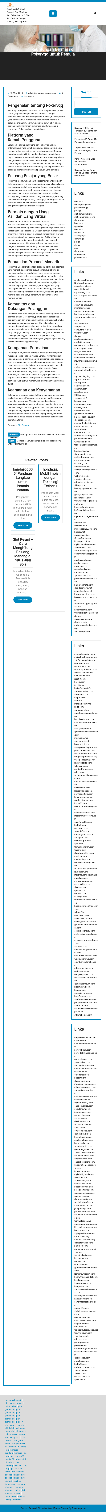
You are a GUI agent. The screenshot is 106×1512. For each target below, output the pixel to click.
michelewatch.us (82, 308)
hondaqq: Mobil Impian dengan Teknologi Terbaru (50, 477)
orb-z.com (79, 772)
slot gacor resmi (14, 1499)
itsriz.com (79, 706)
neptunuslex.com (82, 301)
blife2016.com (81, 1264)
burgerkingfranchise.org (85, 756)
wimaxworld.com (82, 441)
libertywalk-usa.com (83, 283)
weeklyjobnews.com (84, 959)
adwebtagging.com (83, 968)
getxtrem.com (81, 828)
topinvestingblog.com (84, 376)
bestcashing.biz (81, 451)
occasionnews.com (83, 993)
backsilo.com (80, 893)
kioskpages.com (82, 1280)
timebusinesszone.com (85, 999)
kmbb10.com (80, 825)
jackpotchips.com (82, 1208)
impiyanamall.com (82, 1112)
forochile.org (80, 429)
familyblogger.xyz (82, 1221)
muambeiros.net (82, 460)
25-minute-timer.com (84, 1152)
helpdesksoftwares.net (85, 1037)
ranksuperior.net (82, 971)
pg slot (21, 1425)
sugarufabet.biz (81, 1323)
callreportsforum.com (84, 1367)
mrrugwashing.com (83, 881)
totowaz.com (80, 946)
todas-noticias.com (83, 691)
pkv (76, 248)
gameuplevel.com (82, 1133)
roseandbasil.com (82, 497)
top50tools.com (82, 379)
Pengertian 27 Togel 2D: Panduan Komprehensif (85, 140)
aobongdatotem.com (84, 1065)
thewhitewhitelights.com (85, 500)
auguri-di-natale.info (83, 305)
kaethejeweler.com (83, 1298)
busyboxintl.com (82, 744)
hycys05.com (80, 803)
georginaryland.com (83, 494)
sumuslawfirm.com (83, 918)
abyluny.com (80, 1373)
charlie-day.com (82, 859)
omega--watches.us (84, 311)
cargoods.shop (81, 710)
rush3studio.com (82, 675)
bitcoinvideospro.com (84, 719)
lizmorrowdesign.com (84, 1274)
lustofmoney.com (82, 996)
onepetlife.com (81, 1308)
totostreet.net (81, 1118)
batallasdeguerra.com (84, 417)
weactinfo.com (81, 831)
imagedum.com (81, 1286)
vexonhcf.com (81, 332)
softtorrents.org (81, 1236)
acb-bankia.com (82, 884)
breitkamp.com (81, 1230)
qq (7, 1450)
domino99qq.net (82, 666)
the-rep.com (80, 382)
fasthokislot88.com (83, 1202)
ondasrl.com (80, 1261)
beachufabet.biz (82, 1317)
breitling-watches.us (84, 314)
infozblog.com (81, 463)
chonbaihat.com (82, 466)
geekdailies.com (82, 1357)
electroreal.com (81, 1074)
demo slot (79, 232)
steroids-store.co (82, 479)
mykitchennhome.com (85, 544)
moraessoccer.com (83, 426)
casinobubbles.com (83, 1106)
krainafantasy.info (82, 688)
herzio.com (79, 682)
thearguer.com (81, 837)
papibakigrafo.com (83, 560)
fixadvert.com (81, 323)
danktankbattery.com (84, 853)
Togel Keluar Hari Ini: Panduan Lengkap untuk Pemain (85, 150)
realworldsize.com (83, 762)
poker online (11, 1406)
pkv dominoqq (81, 207)
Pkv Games (23, 425)
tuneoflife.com (81, 1005)
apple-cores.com (82, 575)
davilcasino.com (82, 1121)
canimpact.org (81, 566)
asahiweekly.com (82, 1180)
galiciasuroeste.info (83, 413)
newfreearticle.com (83, 794)
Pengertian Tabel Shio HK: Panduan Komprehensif (84, 161)
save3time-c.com (82, 329)
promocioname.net (83, 438)
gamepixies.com (82, 1196)
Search (86, 92)
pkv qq (77, 210)
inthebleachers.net (83, 591)
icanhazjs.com (81, 563)
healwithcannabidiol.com (86, 1277)
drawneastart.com (83, 1199)
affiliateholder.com (83, 1015)
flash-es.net (80, 887)
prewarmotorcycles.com (86, 345)
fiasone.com (80, 850)
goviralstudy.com (82, 569)
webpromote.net (82, 476)
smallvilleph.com (82, 410)
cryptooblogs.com (83, 1130)
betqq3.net (79, 532)
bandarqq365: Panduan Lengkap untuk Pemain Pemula (23, 479)
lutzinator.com (81, 1258)
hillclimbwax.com (82, 986)
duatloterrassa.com (83, 1242)
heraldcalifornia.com (84, 1189)
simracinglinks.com (83, 348)
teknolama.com (81, 766)
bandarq (12, 1446)
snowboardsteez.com (84, 812)
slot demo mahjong (83, 214)
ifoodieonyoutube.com (85, 1084)
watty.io (78, 700)
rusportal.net (80, 697)
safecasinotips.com (83, 1205)
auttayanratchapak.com (85, 747)
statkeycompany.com (84, 367)
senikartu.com (81, 694)
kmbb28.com (80, 1364)
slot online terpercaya (84, 217)
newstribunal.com (82, 1050)
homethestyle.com (83, 1137)
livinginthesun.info (82, 703)
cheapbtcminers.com (84, 1162)
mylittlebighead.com (84, 1174)
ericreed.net (80, 522)
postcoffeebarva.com (84, 750)
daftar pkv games (82, 204)
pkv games (79, 254)
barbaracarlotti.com (83, 585)
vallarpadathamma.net (84, 759)
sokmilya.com (81, 1370)
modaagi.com (80, 407)
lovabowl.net (80, 1040)
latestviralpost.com (83, 791)
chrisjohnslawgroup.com (85, 1224)
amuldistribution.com (84, 1140)
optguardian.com (82, 1115)
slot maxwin (10, 1425)
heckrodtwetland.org (84, 507)
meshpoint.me (81, 738)
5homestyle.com (82, 631)
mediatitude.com (82, 342)
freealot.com (80, 1177)
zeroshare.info (81, 398)
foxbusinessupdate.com (85, 868)
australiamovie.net (83, 286)
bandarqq (78, 201)
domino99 (19, 1456)
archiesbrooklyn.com (84, 457)
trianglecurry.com (82, 1283)
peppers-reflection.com (85, 1002)
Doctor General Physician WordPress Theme (44, 1508)
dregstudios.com (82, 420)
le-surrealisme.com (83, 354)
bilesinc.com (80, 401)
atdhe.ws (78, 504)
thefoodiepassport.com (85, 550)
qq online (78, 226)
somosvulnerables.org (84, 1239)
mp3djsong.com (82, 292)
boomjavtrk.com (82, 1376)
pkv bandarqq (80, 257)
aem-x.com (79, 1127)
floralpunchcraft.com (84, 847)
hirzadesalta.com (82, 1099)
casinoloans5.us (82, 535)
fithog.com (79, 485)
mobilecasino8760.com (85, 529)
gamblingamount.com (84, 983)
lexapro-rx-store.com (84, 594)
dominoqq (79, 220)
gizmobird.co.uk (82, 289)
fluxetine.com (80, 525)
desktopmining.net (83, 588)
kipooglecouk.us (82, 541)
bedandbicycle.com (83, 1186)
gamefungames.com (84, 1149)
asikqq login (80, 235)
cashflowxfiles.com (83, 822)
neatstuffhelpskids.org (85, 423)
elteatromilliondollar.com (85, 753)
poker (77, 241)
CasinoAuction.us (82, 538)
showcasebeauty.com (84, 357)
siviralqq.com (80, 896)
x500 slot (9, 1428)
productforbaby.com (84, 769)
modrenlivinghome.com (85, 1348)
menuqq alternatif (13, 1400)
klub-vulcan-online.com (85, 1227)
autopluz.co (79, 326)
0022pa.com (80, 395)
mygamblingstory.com (84, 654)
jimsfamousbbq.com (84, 280)
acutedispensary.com (84, 930)
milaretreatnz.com (83, 404)
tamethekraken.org (83, 1255)
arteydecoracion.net (84, 482)
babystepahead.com (84, 974)
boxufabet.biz (81, 1326)
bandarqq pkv (12, 1462)
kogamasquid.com (83, 609)
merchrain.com (81, 1361)
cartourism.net (81, 572)
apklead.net (79, 1379)
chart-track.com (82, 432)
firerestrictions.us (82, 454)
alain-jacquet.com (82, 728)
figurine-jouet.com (83, 1333)
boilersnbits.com (82, 787)
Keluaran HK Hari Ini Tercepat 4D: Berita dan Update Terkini (85, 131)
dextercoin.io (80, 622)
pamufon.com (81, 1245)
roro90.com (80, 679)
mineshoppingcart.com (85, 1087)
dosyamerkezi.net (82, 351)
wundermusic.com (83, 1146)
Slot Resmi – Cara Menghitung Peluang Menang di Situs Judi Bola (23, 551)
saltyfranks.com (82, 385)
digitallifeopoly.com (83, 1102)
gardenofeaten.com (83, 800)
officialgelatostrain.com (85, 1295)
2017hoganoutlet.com (84, 660)
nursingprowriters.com (85, 921)
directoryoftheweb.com (85, 669)
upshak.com (80, 890)
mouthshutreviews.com (85, 1096)
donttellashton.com (83, 672)
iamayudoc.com (82, 1171)
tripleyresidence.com (84, 1233)
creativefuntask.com (84, 1155)
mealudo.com (80, 856)
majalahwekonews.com (85, 657)
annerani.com (80, 388)
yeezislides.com (82, 1062)
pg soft (19, 1421)
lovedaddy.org (81, 871)
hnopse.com (80, 990)
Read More (23, 525)
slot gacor (20, 1428)
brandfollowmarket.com (85, 955)
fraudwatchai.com (83, 1124)
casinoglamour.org (83, 619)
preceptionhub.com (83, 1059)
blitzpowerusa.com (83, 797)
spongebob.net (81, 741)
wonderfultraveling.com (85, 435)
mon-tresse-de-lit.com (85, 1320)
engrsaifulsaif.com (83, 1158)
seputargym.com (82, 1109)
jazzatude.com (81, 392)
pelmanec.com (81, 663)
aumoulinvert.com (82, 547)
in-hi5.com (79, 685)
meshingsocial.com (83, 834)
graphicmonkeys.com (84, 1193)
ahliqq (77, 245)
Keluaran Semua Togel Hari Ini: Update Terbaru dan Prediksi (85, 173)
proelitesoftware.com (84, 1211)
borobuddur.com (82, 1143)
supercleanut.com (83, 1183)
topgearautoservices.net (86, 1330)
